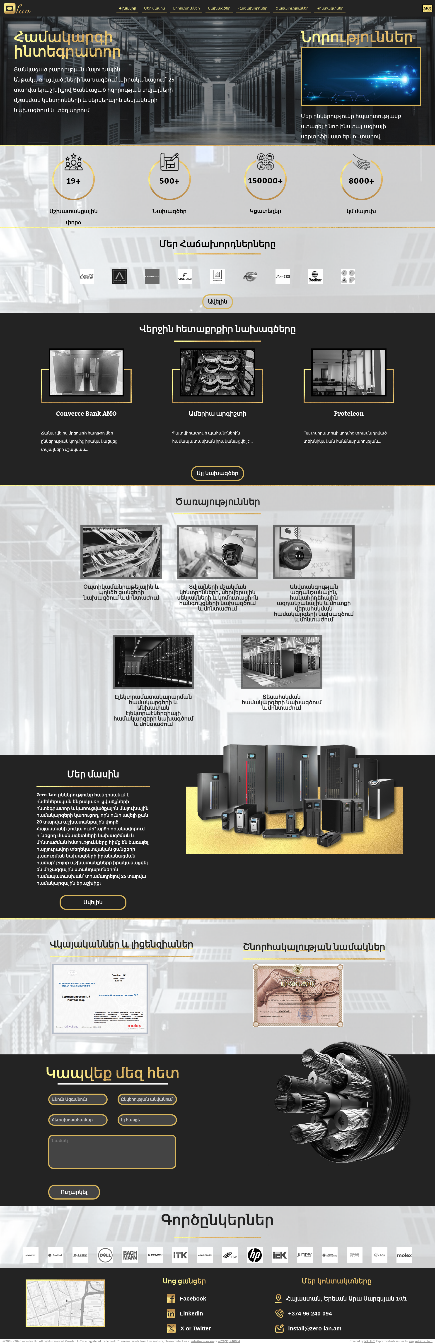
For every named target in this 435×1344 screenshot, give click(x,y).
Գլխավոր (127, 8)
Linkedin (191, 1313)
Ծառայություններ (292, 8)
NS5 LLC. (369, 1341)
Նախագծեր (219, 8)
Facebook (193, 1298)
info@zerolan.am (202, 1341)
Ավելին (217, 301)
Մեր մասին (154, 8)
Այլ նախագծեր (217, 473)
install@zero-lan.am (314, 1328)
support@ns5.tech (421, 1341)
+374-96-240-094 (310, 1313)
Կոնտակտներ (330, 8)
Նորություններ (186, 8)
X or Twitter (195, 1328)
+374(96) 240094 (229, 1341)
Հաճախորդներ (252, 8)
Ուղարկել (74, 1192)
